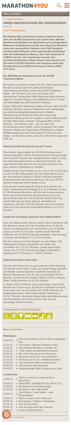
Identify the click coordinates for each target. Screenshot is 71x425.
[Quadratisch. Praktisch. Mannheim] (17, 401)
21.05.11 (7, 410)
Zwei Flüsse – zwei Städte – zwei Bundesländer (36, 394)
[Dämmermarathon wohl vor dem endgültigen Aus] (17, 340)
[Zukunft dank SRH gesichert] (17, 365)
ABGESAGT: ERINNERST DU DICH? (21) (40, 383)
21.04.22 (8, 353)
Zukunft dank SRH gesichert (33, 365)
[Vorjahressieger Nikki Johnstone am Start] (17, 368)
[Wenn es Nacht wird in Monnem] (17, 398)
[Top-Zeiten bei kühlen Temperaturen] (17, 362)
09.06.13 (8, 407)
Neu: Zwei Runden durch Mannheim (37, 353)
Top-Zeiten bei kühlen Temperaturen (38, 362)
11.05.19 (7, 386)
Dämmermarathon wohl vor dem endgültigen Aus (42, 340)
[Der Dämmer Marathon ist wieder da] (17, 348)
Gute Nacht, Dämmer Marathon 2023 (38, 344)
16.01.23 (8, 344)
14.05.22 (8, 379)
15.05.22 (8, 347)
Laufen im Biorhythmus (31, 410)
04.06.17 (8, 393)
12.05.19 (8, 362)
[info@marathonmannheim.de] (14, 316)
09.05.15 (8, 401)
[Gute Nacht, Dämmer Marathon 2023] (17, 345)
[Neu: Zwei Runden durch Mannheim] (17, 353)
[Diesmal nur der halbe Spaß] (17, 389)
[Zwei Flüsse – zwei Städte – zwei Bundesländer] (17, 394)
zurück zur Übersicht (15, 417)
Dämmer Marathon (14, 19)
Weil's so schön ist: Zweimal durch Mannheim (36, 379)
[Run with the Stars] (17, 404)
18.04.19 (8, 368)
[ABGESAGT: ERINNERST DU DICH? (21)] (17, 383)
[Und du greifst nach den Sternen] (17, 407)
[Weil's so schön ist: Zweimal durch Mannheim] (17, 379)
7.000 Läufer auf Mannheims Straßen (38, 350)
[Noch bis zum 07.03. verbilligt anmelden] (17, 359)
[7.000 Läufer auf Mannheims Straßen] (17, 351)
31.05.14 (8, 404)
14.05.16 (8, 398)
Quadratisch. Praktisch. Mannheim (37, 401)
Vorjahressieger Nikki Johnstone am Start (40, 368)
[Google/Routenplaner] (49, 316)
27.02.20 (8, 359)
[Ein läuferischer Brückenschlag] (17, 386)
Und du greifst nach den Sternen (36, 407)
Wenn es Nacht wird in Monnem (35, 398)
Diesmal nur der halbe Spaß (33, 389)
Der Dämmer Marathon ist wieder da (38, 347)
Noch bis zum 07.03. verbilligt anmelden (39, 359)
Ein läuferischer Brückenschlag (35, 386)
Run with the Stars (28, 404)
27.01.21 (8, 356)
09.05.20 (8, 383)
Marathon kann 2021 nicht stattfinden (38, 356)
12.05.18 (8, 389)
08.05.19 (8, 365)
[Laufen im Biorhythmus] (17, 410)
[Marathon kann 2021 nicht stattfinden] (17, 356)
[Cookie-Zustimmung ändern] (6, 414)
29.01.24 (8, 340)
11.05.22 (7, 350)
